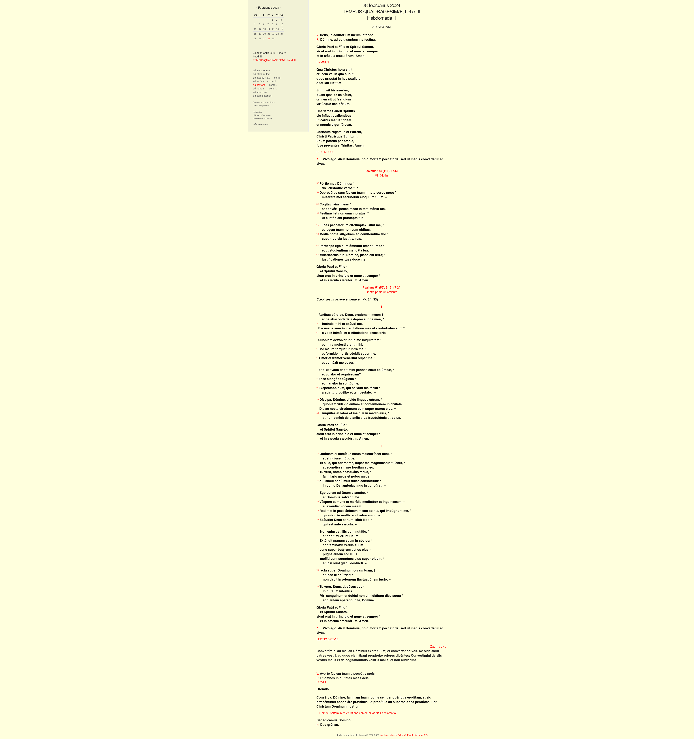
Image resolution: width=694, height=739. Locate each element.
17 (281, 29)
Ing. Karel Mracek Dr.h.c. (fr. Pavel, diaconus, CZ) (404, 735)
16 (277, 29)
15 (273, 29)
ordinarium (257, 112)
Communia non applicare (264, 102)
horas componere (261, 105)
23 (277, 34)
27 (264, 38)
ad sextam (259, 85)
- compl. (271, 81)
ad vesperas (260, 92)
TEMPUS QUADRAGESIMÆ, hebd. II (274, 60)
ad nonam (259, 88)
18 (255, 34)
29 (273, 38)
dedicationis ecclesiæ (262, 118)
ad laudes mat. (261, 77)
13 (264, 29)
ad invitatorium (261, 70)
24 (281, 34)
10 (281, 24)
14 (268, 29)
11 (255, 29)
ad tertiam (259, 81)
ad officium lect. (262, 74)
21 (268, 34)
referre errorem (260, 124)
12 (260, 29)
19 (260, 34)
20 (264, 34)
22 (273, 34)
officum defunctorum (262, 115)
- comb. (277, 77)
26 (260, 38)
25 (255, 38)
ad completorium (262, 95)
